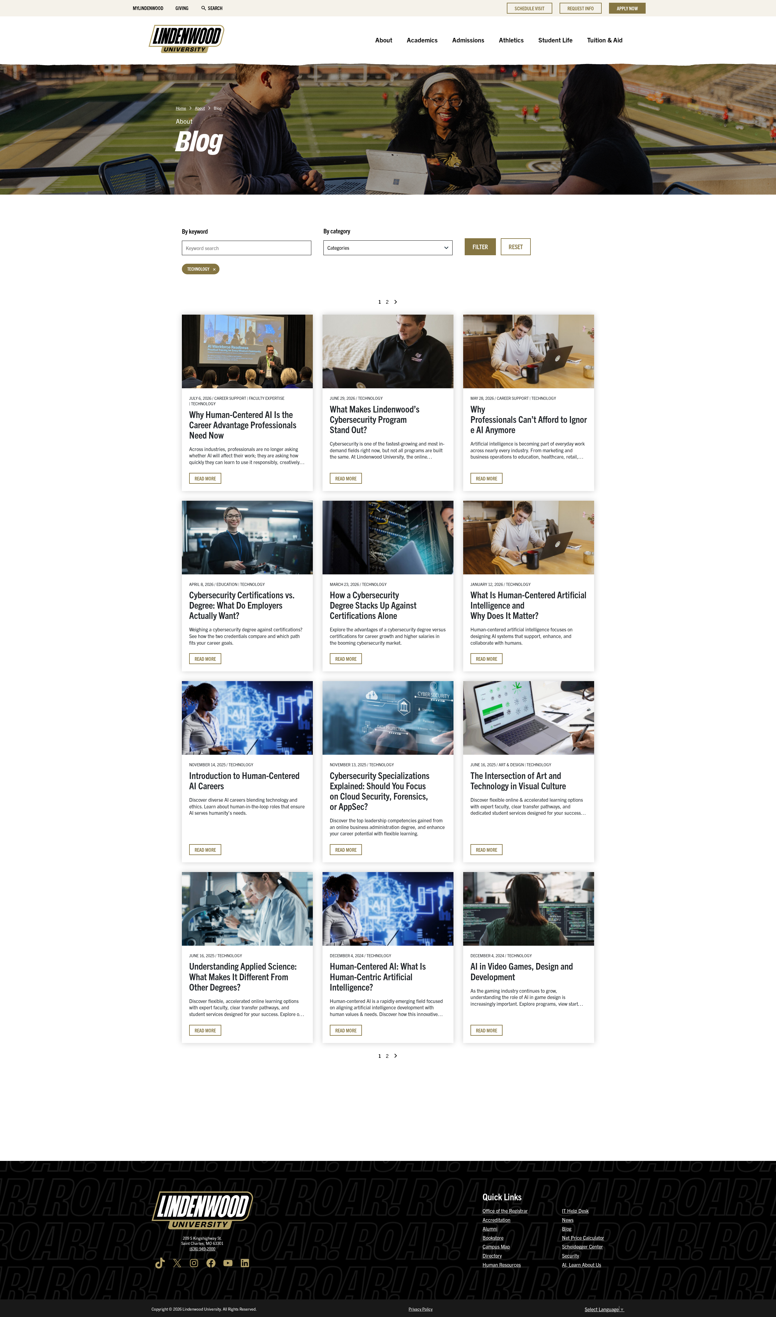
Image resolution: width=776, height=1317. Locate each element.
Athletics (511, 40)
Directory (492, 1255)
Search (215, 8)
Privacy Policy (421, 1309)
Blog (566, 1228)
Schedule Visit (529, 8)
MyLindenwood (148, 8)
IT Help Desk (575, 1211)
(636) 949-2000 (202, 1248)
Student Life (555, 40)
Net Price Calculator (583, 1238)
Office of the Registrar (505, 1211)
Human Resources (502, 1265)
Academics (422, 40)
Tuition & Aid (605, 40)
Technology (198, 269)
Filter (480, 246)
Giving (182, 8)
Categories (338, 248)
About (383, 40)
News (568, 1220)
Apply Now (627, 8)
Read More (205, 478)
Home (181, 108)
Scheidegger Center (582, 1246)
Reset (516, 246)
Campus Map (496, 1246)
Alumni (490, 1228)
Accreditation (496, 1220)
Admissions (468, 40)
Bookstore (493, 1238)
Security (570, 1255)
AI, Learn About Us (581, 1265)
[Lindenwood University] (186, 39)
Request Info (580, 8)
